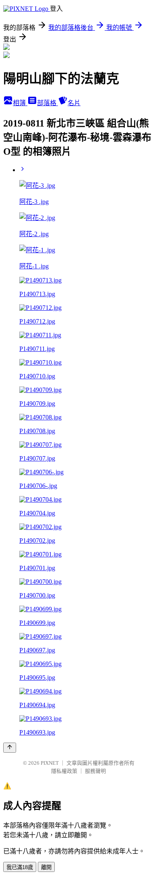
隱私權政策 (64, 771)
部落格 (47, 103)
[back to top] (9, 748)
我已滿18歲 (19, 867)
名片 (74, 103)
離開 (46, 867)
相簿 (20, 103)
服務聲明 (95, 771)
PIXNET (50, 763)
